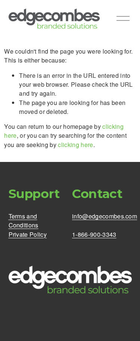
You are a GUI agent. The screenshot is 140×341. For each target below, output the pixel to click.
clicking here (75, 144)
